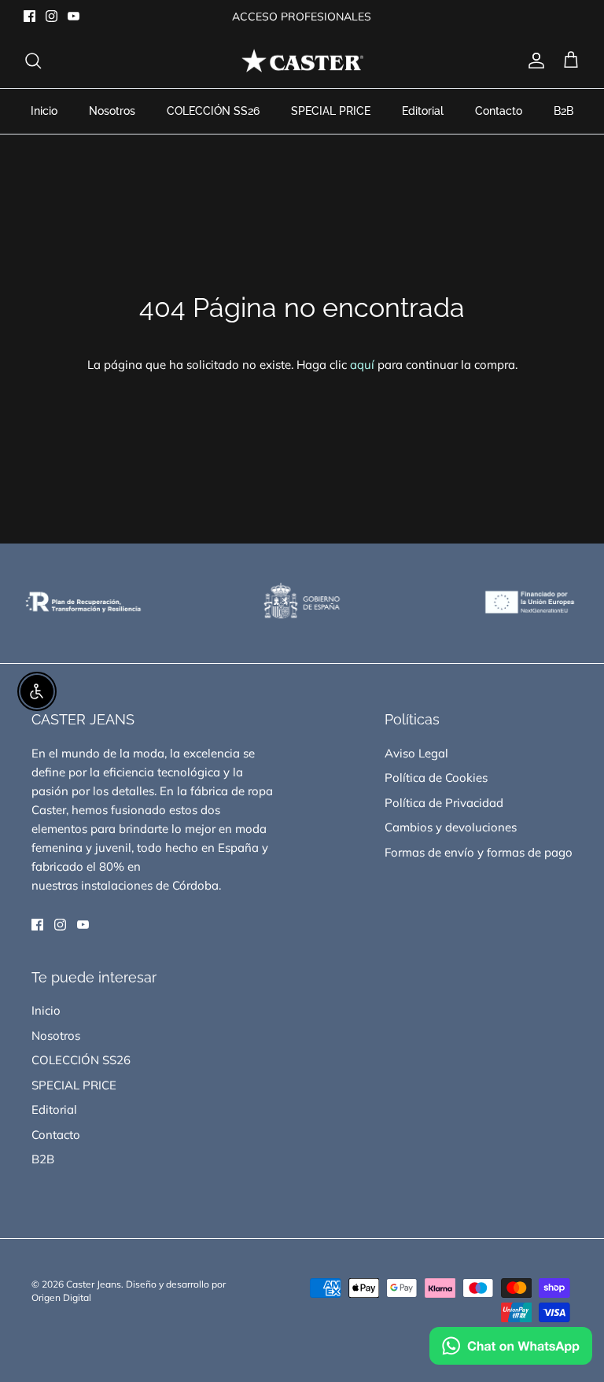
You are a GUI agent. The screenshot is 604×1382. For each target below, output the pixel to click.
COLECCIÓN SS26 (213, 111)
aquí (362, 364)
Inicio (44, 111)
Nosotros (112, 111)
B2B (563, 111)
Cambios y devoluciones (451, 827)
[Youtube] (73, 16)
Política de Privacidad (444, 802)
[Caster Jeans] (302, 61)
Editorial (423, 111)
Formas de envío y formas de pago (479, 852)
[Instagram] (51, 16)
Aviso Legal (416, 753)
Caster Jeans (93, 1284)
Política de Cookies (436, 777)
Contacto (498, 111)
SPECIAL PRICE (330, 111)
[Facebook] (29, 16)
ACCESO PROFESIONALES (301, 16)
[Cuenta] (533, 60)
